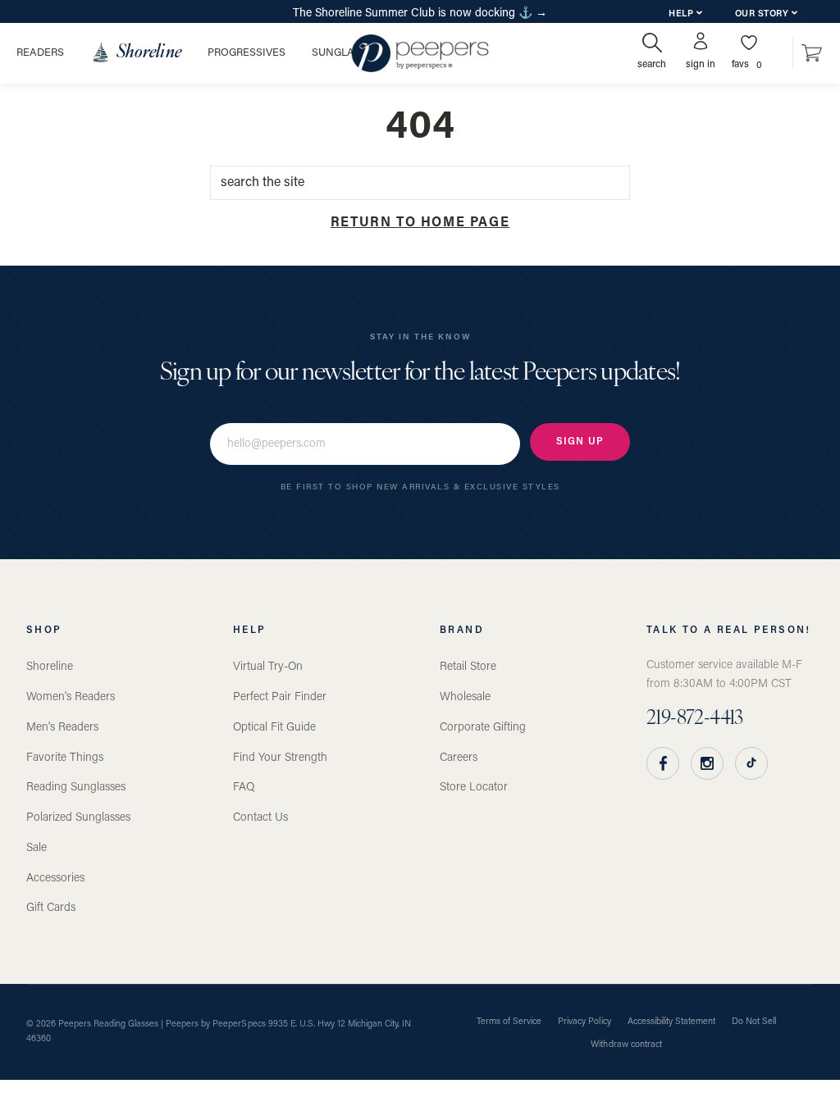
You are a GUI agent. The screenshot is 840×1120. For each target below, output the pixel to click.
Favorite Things (64, 758)
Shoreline (49, 667)
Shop (44, 630)
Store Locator (474, 787)
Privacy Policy (584, 1022)
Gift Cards (50, 908)
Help (682, 14)
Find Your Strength (280, 758)
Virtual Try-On (268, 667)
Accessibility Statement (671, 1022)
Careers (458, 758)
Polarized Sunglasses (78, 818)
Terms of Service (509, 1022)
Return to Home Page (420, 223)
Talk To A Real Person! (728, 630)
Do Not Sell (754, 1022)
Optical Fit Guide (274, 728)
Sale (36, 848)
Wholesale (465, 697)
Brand (462, 630)
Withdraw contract (626, 1044)
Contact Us (260, 818)
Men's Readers (62, 728)
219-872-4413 (694, 719)
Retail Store (468, 667)
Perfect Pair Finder (279, 697)
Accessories (55, 878)
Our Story (763, 14)
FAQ (244, 787)
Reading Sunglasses (76, 787)
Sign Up (580, 442)
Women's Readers (70, 697)
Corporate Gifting (483, 728)
